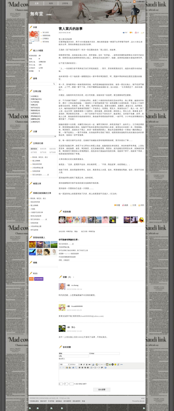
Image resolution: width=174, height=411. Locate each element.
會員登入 (62, 359)
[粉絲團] (30, 408)
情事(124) (34, 105)
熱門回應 (43, 152)
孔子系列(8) (35, 102)
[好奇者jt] (91, 219)
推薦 (126, 205)
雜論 (76, 231)
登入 (129, 409)
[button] (64, 364)
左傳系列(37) (35, 122)
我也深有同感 (37, 164)
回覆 (118, 205)
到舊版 (49, 15)
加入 (133, 409)
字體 (61, 364)
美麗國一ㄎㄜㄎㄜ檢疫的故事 (69, 253)
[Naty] (69, 219)
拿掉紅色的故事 (36, 216)
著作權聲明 (67, 401)
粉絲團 (33, 409)
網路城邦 (139, 409)
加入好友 (46, 32)
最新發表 (34, 149)
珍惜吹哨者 (36, 171)
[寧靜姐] (76, 219)
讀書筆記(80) (35, 119)
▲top (142, 398)
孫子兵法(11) (35, 108)
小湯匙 (33, 209)
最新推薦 (52, 149)
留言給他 (46, 42)
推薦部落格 (46, 35)
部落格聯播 (39, 279)
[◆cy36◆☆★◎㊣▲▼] (141, 219)
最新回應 (43, 149)
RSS (31, 279)
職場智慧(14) (35, 110)
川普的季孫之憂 (37, 168)
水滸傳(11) (34, 96)
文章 (37, 3)
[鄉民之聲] (119, 219)
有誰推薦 (67, 212)
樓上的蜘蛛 (36, 161)
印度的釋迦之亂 (64, 247)
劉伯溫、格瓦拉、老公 (40, 157)
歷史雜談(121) (36, 116)
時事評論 (69, 231)
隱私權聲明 (76, 401)
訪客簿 (65, 3)
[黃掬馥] (112, 219)
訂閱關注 (46, 38)
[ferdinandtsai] (105, 219)
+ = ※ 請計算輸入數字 (75, 384)
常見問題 (51, 401)
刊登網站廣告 (34, 401)
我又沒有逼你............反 (66, 244)
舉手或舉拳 (34, 230)
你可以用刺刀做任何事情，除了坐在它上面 (73, 250)
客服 (83, 401)
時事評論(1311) (36, 99)
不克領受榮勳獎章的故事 (67, 257)
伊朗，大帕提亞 (64, 260)
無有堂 (36, 13)
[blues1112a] (127, 219)
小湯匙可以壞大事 (37, 212)
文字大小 (72, 364)
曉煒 (30, 43)
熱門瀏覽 (34, 152)
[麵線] (134, 219)
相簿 (51, 3)
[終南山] (62, 219)
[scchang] (83, 219)
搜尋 (54, 83)
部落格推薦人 (39, 237)
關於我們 (43, 401)
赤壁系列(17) (35, 113)
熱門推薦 (52, 152)
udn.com (142, 401)
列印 (142, 205)
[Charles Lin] (98, 219)
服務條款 (59, 401)
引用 (134, 205)
